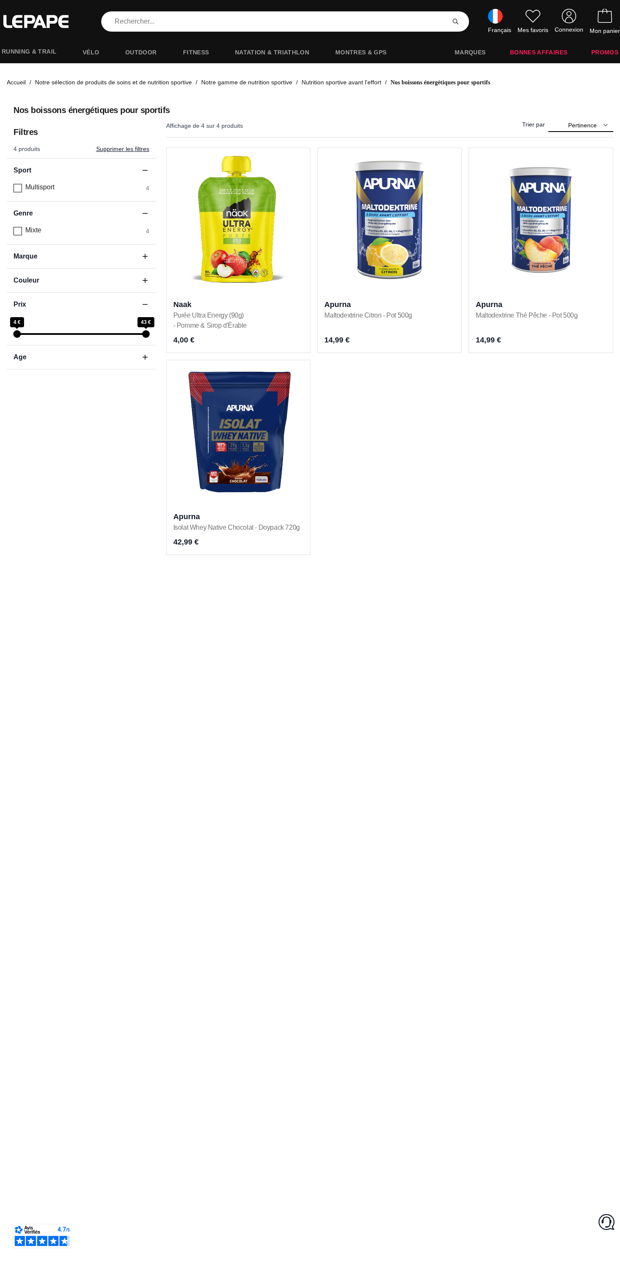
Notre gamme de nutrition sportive (246, 82)
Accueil (16, 82)
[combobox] (275, 21)
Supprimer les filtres (122, 149)
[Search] (455, 21)
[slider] (17, 334)
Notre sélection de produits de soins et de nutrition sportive (113, 82)
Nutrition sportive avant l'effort (341, 82)
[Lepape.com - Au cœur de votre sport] (42, 21)
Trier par (533, 124)
